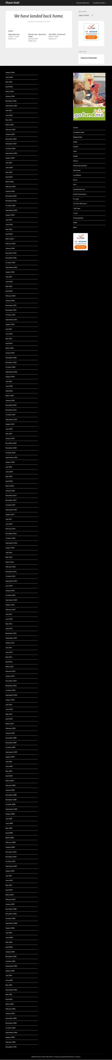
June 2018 (9, 472)
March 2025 (10, 125)
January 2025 (10, 134)
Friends (75, 146)
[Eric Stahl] (91, 40)
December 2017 (11, 495)
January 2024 (10, 191)
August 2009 (10, 757)
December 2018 (11, 443)
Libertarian (76, 170)
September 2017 (11, 510)
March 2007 (10, 895)
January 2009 (10, 790)
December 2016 (11, 533)
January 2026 (10, 96)
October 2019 (10, 415)
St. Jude (76, 199)
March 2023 (10, 239)
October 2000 (10, 1028)
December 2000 (11, 1018)
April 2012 (9, 628)
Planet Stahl (12, 2)
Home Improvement (80, 165)
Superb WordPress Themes (70, 1057)
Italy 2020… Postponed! (57, 34)
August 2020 (10, 377)
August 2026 (10, 72)
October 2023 (10, 205)
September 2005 (11, 966)
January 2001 (10, 1013)
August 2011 (10, 643)
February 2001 (10, 1009)
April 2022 (9, 291)
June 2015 (9, 586)
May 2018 (9, 476)
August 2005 (10, 971)
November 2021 (11, 310)
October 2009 (10, 747)
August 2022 (10, 272)
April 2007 (9, 890)
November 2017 (11, 500)
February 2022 (10, 296)
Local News (77, 175)
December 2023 (11, 196)
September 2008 (11, 809)
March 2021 (10, 348)
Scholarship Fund (79, 189)
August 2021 (10, 324)
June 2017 (9, 524)
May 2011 (9, 657)
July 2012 (9, 614)
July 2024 (9, 163)
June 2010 (9, 709)
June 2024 (9, 167)
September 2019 (11, 419)
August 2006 (10, 928)
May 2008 (9, 828)
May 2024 (9, 172)
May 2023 (9, 229)
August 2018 (10, 462)
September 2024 (11, 153)
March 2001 (10, 1004)
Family (75, 142)
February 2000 (10, 1042)
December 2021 (11, 305)
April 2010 (9, 719)
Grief (75, 151)
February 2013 (10, 609)
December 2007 (11, 852)
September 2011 (11, 638)
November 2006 (11, 914)
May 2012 (9, 624)
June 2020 (9, 386)
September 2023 (11, 210)
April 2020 (9, 391)
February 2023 (10, 243)
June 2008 (9, 823)
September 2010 (11, 695)
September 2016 (11, 543)
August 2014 (10, 605)
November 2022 (11, 258)
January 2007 (10, 904)
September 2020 (11, 372)
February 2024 (10, 186)
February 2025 (10, 129)
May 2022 (9, 286)
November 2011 (11, 633)
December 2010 (11, 681)
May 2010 (9, 714)
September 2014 (11, 600)
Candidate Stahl (99, 3)
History (75, 161)
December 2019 (11, 405)
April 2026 (9, 87)
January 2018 (10, 491)
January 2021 (10, 353)
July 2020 (9, 381)
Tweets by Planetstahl (88, 58)
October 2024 (10, 148)
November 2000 (11, 1023)
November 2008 (11, 800)
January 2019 (10, 438)
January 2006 (10, 952)
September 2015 (11, 581)
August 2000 (10, 1037)
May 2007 (9, 885)
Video (75, 222)
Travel (75, 213)
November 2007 (11, 857)
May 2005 (9, 985)
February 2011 (10, 671)
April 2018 (9, 481)
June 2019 (9, 429)
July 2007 (9, 876)
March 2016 (10, 562)
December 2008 (11, 795)
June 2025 (9, 115)
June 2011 (9, 652)
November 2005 (11, 956)
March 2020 (10, 396)
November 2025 (11, 101)
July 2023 (9, 220)
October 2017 (10, 505)
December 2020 (11, 358)
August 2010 (10, 700)
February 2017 (10, 529)
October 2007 (10, 861)
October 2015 (10, 576)
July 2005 (9, 975)
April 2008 (9, 833)
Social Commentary (79, 194)
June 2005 (9, 980)
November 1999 (11, 1047)
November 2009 (11, 743)
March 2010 (10, 724)
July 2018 (9, 467)
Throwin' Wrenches (80, 203)
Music (75, 180)
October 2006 (10, 918)
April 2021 (9, 343)
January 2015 (10, 590)
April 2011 (9, 662)
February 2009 (10, 785)
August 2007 (10, 871)
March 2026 (10, 91)
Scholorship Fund (82, 3)
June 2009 (9, 766)
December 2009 (11, 738)
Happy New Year (14, 34)
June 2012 (9, 619)
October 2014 (10, 595)
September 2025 (11, 106)
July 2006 (9, 933)
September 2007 (11, 866)
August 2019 (10, 424)
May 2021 (9, 338)
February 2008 (10, 842)
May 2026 (9, 82)
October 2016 (10, 538)
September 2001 (11, 990)
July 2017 (9, 519)
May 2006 (9, 942)
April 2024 (9, 177)
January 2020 (10, 400)
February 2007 (10, 899)
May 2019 (9, 434)
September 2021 (11, 319)
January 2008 (10, 847)
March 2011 (10, 666)
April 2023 (9, 234)
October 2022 (10, 262)
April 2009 (9, 776)
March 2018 (10, 486)
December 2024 (11, 139)
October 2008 (10, 804)
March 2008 (10, 838)
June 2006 (9, 937)
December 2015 (11, 571)
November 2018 (11, 448)
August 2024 (10, 158)
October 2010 (10, 690)
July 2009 (9, 762)
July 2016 (9, 552)
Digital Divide (77, 137)
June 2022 (9, 281)
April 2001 (9, 999)
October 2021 (10, 315)
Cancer (75, 127)
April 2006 (9, 947)
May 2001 (9, 994)
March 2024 (10, 182)
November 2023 (11, 201)
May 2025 (9, 120)
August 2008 (10, 814)
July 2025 (9, 110)
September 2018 (11, 457)
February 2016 (10, 567)
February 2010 (10, 728)
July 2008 (9, 819)
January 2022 (10, 300)
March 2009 (10, 781)
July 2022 (9, 277)
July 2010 (9, 705)
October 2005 (10, 961)
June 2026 (9, 77)
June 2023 (9, 224)
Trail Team (76, 208)
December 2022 (11, 253)
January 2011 (10, 676)
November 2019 (11, 410)
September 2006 (11, 923)
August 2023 (10, 215)
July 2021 (9, 329)
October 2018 (10, 453)
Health (75, 156)
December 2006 (11, 909)
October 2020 (10, 367)
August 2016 (10, 548)
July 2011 (9, 647)
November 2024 (11, 144)
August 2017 (10, 514)
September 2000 (11, 1032)
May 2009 (9, 771)
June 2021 (9, 334)
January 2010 (10, 733)
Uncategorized (78, 218)
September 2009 (11, 752)
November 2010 (11, 685)
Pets (74, 184)
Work (75, 227)
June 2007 (9, 880)
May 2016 (9, 557)
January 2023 (10, 248)
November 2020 (11, 362)
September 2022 (11, 267)
